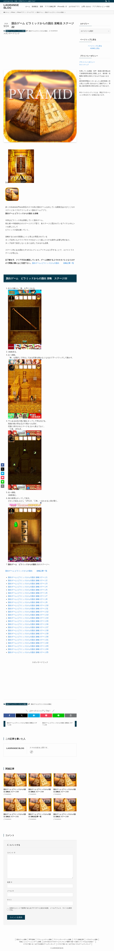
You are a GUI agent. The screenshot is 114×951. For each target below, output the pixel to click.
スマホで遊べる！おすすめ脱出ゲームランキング (39, 944)
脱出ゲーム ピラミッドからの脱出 (15, 31)
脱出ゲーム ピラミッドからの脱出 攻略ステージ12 (28, 612)
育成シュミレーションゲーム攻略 (30, 942)
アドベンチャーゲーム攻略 (62, 939)
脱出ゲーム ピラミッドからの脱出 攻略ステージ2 (27, 580)
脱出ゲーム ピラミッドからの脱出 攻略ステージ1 (27, 577)
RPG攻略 (32, 939)
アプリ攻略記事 (79, 939)
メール (10, 891)
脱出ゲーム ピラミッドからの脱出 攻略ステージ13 (28, 615)
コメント (11, 852)
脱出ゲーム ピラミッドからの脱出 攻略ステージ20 (28, 637)
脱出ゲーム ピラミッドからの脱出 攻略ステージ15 (28, 621)
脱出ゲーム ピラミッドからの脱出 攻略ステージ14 (28, 618)
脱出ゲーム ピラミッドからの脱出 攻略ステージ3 (27, 584)
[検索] (109, 1)
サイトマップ (84, 65)
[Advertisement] (40, 50)
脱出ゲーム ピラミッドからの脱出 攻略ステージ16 (28, 624)
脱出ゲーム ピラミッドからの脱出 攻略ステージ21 (28, 640)
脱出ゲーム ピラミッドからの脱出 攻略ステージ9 (27, 602)
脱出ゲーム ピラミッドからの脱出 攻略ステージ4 (27, 587)
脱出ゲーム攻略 (21, 939)
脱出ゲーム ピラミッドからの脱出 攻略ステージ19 (28, 634)
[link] (31, 751)
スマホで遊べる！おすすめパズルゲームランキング (74, 944)
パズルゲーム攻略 (92, 939)
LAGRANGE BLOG (11, 6)
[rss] (106, 1)
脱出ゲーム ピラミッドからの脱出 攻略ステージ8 (27, 599)
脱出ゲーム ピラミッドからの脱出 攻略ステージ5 (27, 590)
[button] (9, 715)
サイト (9, 900)
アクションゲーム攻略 (44, 939)
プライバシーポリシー (87, 62)
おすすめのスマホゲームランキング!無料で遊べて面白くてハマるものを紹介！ (69, 942)
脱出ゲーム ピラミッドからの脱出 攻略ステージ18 (28, 630)
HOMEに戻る (95, 48)
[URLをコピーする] (71, 715)
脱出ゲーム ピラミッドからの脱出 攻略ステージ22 (28, 643)
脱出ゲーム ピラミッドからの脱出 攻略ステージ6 (27, 593)
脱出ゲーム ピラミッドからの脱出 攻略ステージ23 (28, 646)
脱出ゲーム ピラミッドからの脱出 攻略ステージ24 (28, 649)
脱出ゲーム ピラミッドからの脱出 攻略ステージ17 (28, 627)
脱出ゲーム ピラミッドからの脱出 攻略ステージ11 (28, 609)
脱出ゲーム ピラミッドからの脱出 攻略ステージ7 (27, 596)
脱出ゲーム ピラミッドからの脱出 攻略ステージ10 (28, 605)
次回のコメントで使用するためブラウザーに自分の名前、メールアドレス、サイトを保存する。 (40, 909)
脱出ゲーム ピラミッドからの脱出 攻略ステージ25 (28, 652)
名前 (9, 882)
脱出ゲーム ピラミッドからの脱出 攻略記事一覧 (53, 263)
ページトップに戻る (95, 46)
